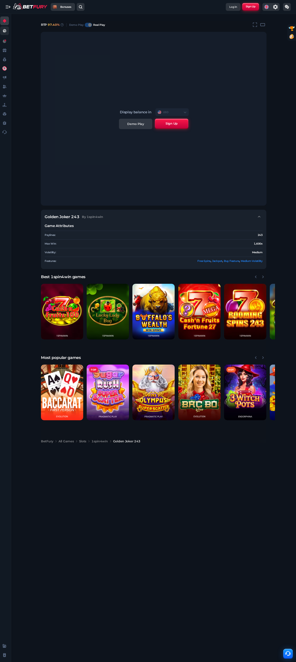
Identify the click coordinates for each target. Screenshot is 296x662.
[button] (62, 311)
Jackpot (217, 261)
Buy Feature (231, 261)
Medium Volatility (252, 261)
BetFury (47, 441)
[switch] (88, 25)
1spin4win (99, 441)
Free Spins (204, 261)
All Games (66, 441)
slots (82, 441)
